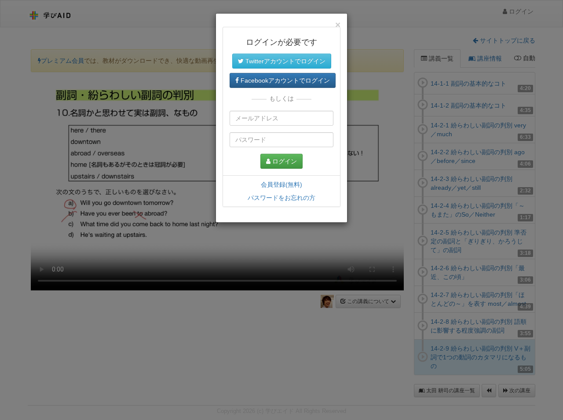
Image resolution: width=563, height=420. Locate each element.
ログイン (284, 161)
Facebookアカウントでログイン (284, 80)
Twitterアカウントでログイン (284, 61)
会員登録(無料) (281, 184)
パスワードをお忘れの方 (281, 197)
